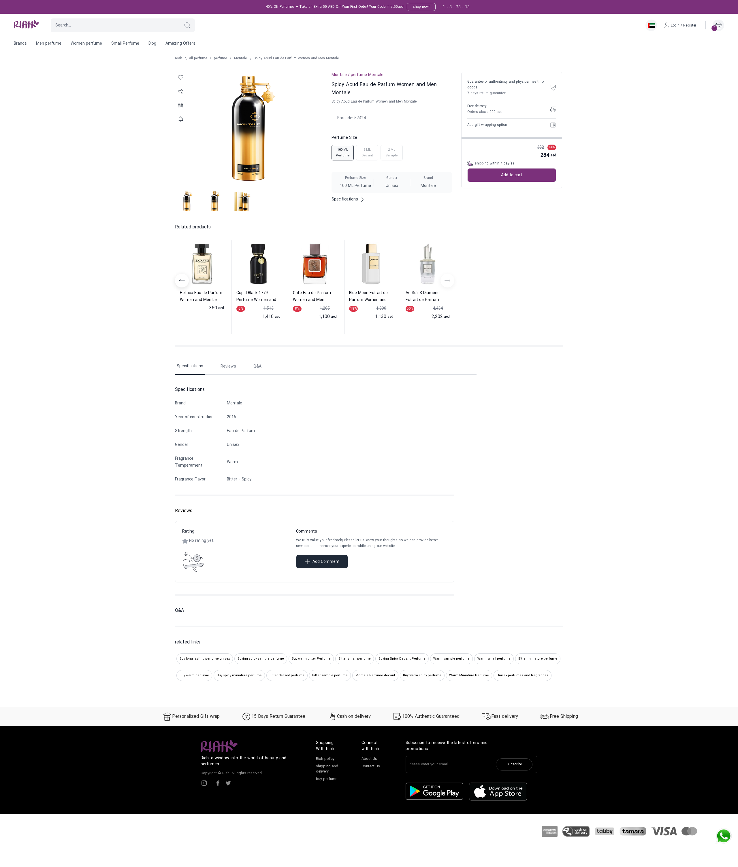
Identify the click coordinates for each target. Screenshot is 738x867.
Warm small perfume (494, 658)
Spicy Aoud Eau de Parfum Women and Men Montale (296, 58)
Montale (240, 58)
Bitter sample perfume (330, 675)
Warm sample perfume (451, 658)
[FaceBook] (217, 783)
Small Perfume (125, 43)
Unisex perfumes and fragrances (522, 675)
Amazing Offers (180, 43)
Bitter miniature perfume (537, 658)
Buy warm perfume (194, 675)
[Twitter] (228, 783)
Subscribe (514, 764)
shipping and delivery (327, 769)
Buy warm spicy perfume (422, 675)
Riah (178, 58)
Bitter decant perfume (287, 675)
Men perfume (48, 43)
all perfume (198, 58)
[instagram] (204, 783)
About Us (369, 759)
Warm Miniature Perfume (469, 675)
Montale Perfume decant (375, 675)
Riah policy (325, 759)
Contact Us (371, 766)
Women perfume (86, 43)
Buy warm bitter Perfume (311, 658)
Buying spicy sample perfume (261, 658)
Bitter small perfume (354, 658)
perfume (220, 58)
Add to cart (511, 175)
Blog (152, 43)
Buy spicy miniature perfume (239, 675)
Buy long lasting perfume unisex (205, 658)
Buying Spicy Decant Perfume (402, 658)
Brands (20, 43)
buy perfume (326, 779)
